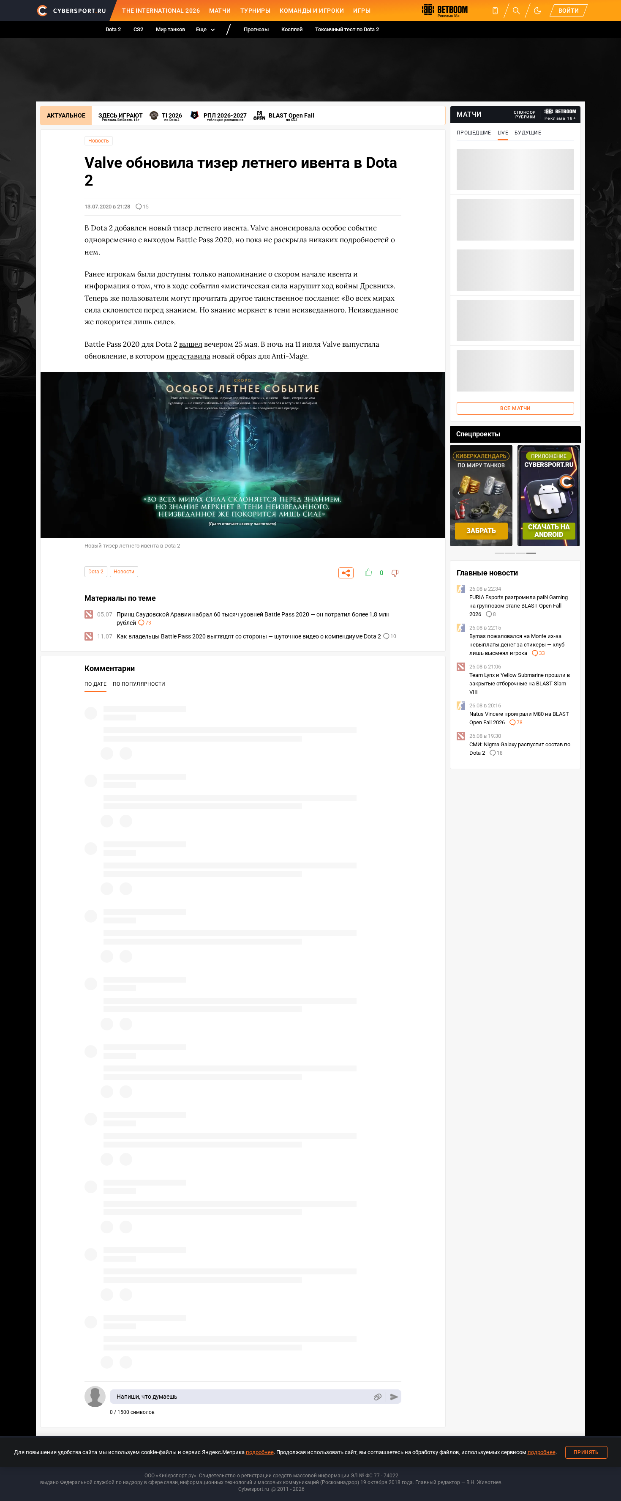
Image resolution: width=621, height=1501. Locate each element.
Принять (586, 1452)
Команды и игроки (312, 10)
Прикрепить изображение (377, 1396)
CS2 (138, 29)
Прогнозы (256, 29)
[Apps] (495, 10)
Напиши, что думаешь (147, 1396)
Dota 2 (113, 29)
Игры (361, 10)
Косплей (291, 29)
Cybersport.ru (253, 1489)
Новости (124, 572)
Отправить (394, 1396)
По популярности (139, 684)
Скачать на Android (481, 531)
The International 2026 (161, 10)
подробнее (260, 1452)
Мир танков (170, 29)
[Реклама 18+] (561, 111)
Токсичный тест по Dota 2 (347, 29)
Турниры (255, 10)
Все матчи (515, 408)
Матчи (220, 10)
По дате (95, 684)
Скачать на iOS (549, 531)
